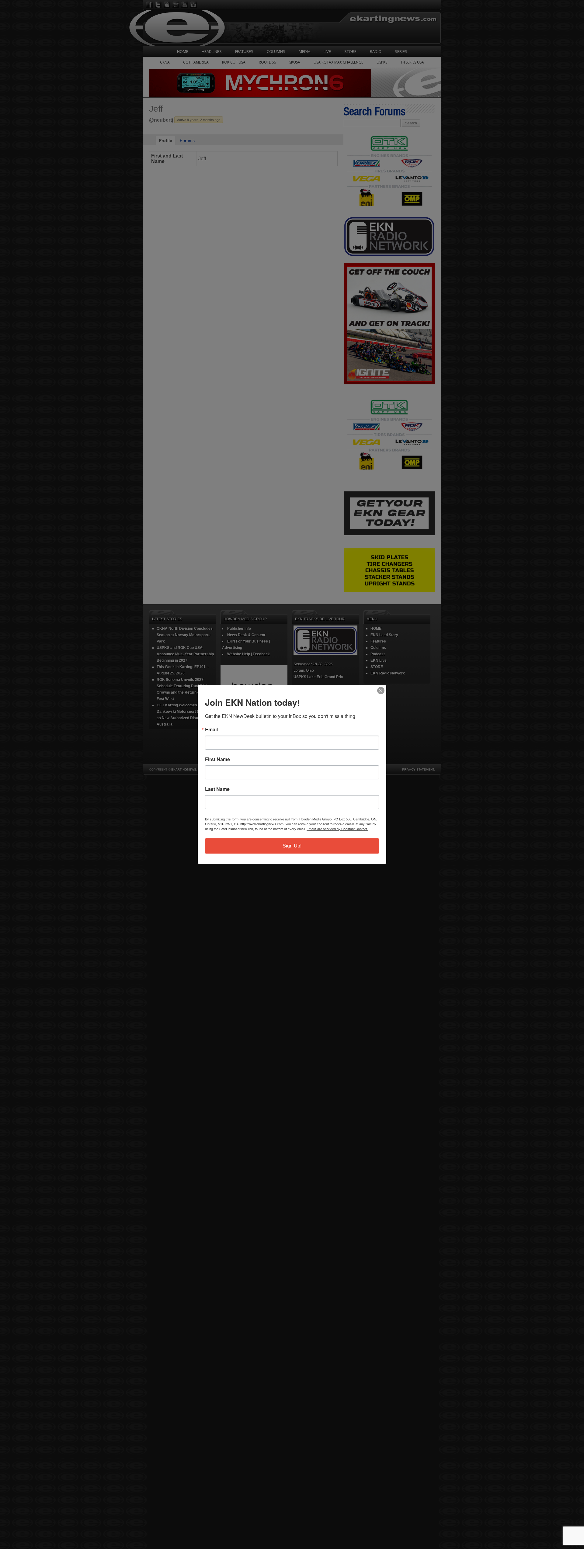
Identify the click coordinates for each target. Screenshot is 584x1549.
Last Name (217, 789)
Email (211, 729)
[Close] (380, 690)
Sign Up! (292, 845)
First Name (217, 759)
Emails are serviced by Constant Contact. (337, 828)
